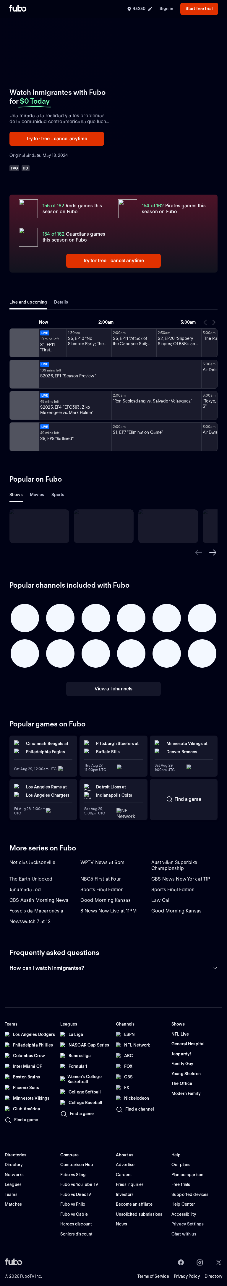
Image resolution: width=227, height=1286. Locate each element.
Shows (16, 494)
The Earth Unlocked (30, 879)
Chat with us (183, 1234)
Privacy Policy (187, 1276)
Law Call (161, 900)
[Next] (213, 322)
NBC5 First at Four (100, 879)
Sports (57, 494)
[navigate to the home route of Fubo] (18, 9)
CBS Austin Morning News (38, 900)
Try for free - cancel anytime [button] (56, 138)
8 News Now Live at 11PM (108, 911)
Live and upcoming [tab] (28, 302)
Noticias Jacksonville (32, 862)
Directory (213, 1276)
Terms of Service (153, 1276)
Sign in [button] (166, 8)
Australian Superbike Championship (174, 865)
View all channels (114, 689)
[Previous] (205, 322)
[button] (198, 552)
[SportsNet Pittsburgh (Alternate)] (23, 405)
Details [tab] (61, 302)
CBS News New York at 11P (180, 879)
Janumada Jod (25, 889)
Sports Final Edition (102, 889)
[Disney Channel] (23, 343)
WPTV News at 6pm (102, 862)
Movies (37, 494)
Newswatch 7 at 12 (30, 921)
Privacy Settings (187, 1224)
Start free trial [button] (199, 8)
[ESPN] (23, 374)
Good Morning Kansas (105, 900)
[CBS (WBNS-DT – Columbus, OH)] (23, 437)
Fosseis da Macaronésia (36, 911)
